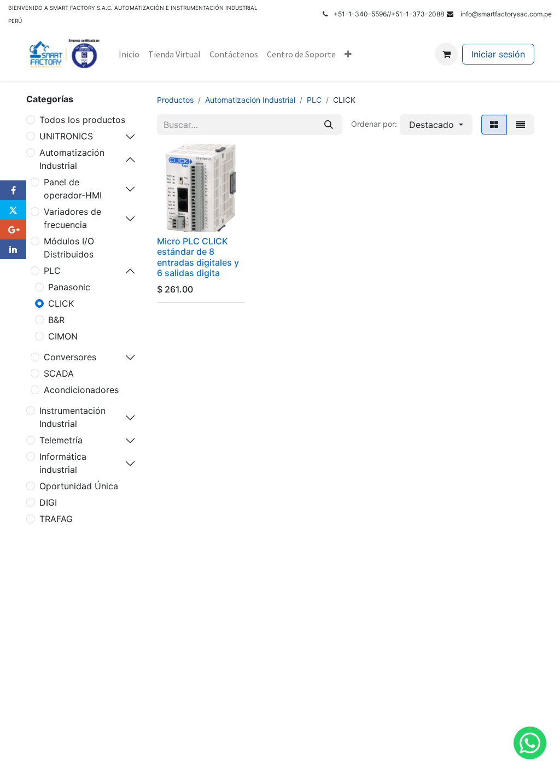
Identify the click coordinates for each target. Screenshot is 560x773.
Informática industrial (62, 463)
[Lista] (520, 124)
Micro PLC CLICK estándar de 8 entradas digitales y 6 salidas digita (198, 257)
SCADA (59, 373)
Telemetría (61, 440)
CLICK (61, 303)
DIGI (48, 502)
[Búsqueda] (328, 124)
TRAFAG (56, 518)
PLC (52, 270)
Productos (175, 99)
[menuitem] (129, 54)
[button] (436, 124)
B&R (56, 319)
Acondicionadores (81, 389)
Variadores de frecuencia (72, 218)
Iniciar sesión (498, 54)
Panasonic (69, 287)
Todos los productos (82, 119)
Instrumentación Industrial (72, 417)
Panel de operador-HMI (73, 189)
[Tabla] (494, 124)
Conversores (70, 357)
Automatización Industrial (71, 159)
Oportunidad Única (78, 486)
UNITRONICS (66, 136)
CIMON (63, 336)
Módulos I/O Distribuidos (69, 248)
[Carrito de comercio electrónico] (446, 54)
